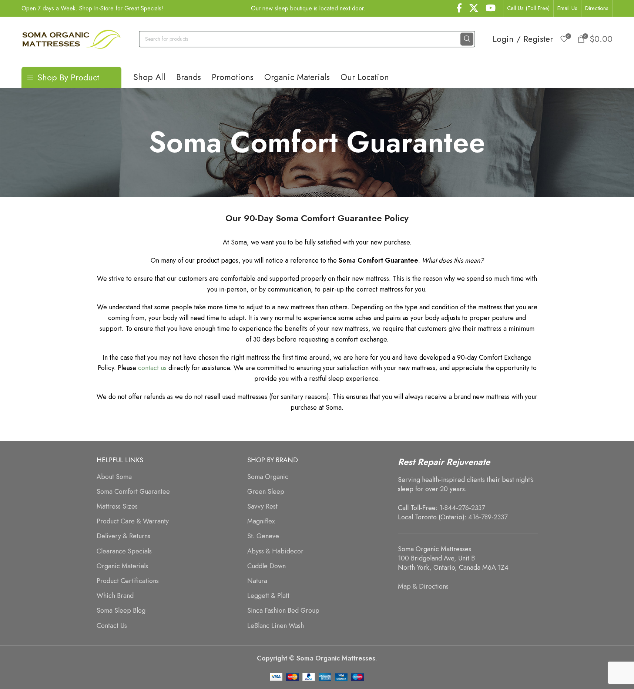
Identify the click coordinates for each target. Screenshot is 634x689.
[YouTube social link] (490, 8)
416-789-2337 (487, 517)
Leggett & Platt (268, 595)
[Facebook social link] (459, 8)
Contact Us (112, 625)
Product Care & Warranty (133, 521)
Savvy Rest (262, 506)
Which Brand (115, 595)
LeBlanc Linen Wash (275, 625)
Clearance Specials (124, 551)
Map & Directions (423, 586)
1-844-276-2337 (462, 508)
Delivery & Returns (123, 536)
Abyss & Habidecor (275, 551)
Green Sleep (265, 491)
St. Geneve (263, 536)
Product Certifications (128, 581)
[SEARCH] (466, 39)
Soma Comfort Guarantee (133, 491)
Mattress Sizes (117, 506)
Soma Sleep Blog (121, 610)
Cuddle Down (266, 566)
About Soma (114, 477)
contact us (152, 368)
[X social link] (474, 8)
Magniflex (261, 521)
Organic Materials (122, 566)
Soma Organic (267, 477)
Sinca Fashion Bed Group (283, 610)
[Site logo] (71, 38)
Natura (257, 581)
